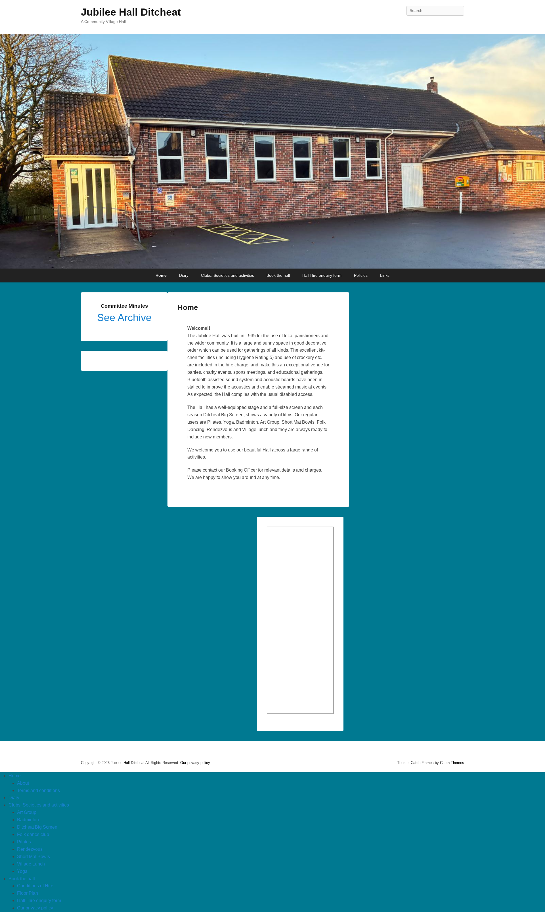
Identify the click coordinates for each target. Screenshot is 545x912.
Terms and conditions (38, 790)
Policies (361, 275)
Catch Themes (452, 763)
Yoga (22, 871)
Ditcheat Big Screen (37, 827)
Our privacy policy (195, 763)
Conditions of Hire (35, 885)
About (23, 783)
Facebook (459, 23)
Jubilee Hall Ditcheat (131, 12)
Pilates (24, 841)
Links (384, 275)
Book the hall (278, 275)
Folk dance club (33, 834)
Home (161, 275)
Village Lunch (31, 864)
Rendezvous (30, 849)
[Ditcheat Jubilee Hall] (272, 151)
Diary (183, 275)
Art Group (26, 812)
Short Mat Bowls (33, 856)
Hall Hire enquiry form (321, 275)
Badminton (28, 819)
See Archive (124, 317)
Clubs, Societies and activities (227, 275)
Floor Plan (27, 893)
